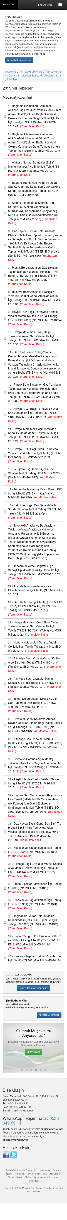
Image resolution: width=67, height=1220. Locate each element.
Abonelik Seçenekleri (26, 1169)
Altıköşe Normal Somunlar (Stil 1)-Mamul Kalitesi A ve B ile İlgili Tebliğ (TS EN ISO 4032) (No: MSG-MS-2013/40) (33, 166)
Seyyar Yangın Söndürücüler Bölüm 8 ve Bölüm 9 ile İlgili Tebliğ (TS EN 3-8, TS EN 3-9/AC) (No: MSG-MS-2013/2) (34, 940)
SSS (45, 1173)
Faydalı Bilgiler (34, 1173)
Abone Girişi (45, 4)
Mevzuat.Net (9, 4)
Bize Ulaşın (54, 1173)
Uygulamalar (45, 1169)
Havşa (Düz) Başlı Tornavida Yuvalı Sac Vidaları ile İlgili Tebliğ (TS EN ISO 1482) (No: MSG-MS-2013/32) (33, 413)
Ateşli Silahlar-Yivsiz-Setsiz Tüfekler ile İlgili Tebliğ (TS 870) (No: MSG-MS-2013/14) (33, 783)
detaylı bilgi (33, 1052)
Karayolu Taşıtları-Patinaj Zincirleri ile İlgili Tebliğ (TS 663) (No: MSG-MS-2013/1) (35, 958)
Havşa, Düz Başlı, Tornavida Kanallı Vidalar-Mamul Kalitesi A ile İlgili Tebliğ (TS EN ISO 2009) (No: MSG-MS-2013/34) (35, 316)
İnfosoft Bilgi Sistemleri (47, 1187)
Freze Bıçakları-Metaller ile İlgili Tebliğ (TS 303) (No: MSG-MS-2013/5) (35, 886)
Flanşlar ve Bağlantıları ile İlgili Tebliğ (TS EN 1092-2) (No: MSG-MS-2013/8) (34, 850)
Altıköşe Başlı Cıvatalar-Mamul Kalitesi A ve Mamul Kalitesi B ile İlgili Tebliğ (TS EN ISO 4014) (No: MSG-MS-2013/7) (35, 868)
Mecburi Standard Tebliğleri (37, 75)
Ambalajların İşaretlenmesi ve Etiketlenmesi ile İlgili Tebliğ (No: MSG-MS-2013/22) (35, 590)
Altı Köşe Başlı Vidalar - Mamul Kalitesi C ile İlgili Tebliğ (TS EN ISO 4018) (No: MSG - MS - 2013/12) (35, 743)
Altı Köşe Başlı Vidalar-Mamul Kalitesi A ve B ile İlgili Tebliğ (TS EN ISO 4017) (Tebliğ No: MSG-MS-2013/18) (34, 662)
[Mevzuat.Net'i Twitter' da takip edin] (13, 1154)
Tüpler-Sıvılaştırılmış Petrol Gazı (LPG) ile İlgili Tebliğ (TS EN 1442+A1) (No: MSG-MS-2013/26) (35, 493)
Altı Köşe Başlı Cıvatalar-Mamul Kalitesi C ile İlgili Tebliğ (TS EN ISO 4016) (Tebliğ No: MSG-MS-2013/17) (35, 682)
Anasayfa (10, 72)
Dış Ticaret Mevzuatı (30, 72)
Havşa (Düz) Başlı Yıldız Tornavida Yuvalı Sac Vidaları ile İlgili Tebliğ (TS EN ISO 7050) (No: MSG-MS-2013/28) (34, 453)
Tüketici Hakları (16, 1177)
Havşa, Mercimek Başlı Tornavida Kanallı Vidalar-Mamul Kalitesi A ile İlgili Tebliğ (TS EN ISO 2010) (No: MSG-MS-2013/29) (33, 435)
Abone (8, 47)
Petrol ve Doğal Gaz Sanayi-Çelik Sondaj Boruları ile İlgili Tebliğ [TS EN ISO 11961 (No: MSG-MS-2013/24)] (34, 509)
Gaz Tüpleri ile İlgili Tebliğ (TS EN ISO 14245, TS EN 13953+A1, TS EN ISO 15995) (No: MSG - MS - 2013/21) (35, 606)
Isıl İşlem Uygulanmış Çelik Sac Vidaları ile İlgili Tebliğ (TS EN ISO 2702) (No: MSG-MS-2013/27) (34, 473)
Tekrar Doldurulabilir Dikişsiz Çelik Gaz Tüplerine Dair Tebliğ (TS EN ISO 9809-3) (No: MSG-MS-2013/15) (32, 703)
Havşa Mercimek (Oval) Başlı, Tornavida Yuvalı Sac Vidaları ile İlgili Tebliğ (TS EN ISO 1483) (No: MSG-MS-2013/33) (33, 338)
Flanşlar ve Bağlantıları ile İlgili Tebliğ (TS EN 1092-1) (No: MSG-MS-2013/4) (34, 902)
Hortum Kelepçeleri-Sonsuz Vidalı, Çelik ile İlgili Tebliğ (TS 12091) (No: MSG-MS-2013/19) (35, 646)
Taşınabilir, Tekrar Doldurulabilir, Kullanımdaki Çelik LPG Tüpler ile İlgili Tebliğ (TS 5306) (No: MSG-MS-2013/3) (33, 920)
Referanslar (19, 1173)
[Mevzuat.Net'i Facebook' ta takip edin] (6, 1154)
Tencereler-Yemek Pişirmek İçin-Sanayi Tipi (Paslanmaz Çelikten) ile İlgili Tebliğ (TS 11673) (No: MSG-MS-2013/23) (34, 570)
